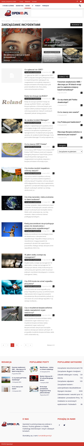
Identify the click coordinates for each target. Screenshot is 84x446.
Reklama (27, 1)
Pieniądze (45, 5)
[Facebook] (77, 1)
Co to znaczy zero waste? (68, 112)
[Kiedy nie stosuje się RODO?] (12, 102)
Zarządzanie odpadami (66, 381)
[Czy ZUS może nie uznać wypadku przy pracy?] (12, 287)
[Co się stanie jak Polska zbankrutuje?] (6, 380)
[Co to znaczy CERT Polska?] (12, 150)
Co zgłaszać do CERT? (33, 69)
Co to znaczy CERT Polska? (35, 144)
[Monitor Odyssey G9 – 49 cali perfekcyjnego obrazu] (34, 378)
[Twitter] (80, 1)
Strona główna (8, 5)
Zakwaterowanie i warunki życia (69, 394)
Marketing (20, 5)
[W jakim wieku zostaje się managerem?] (12, 261)
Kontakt (34, 1)
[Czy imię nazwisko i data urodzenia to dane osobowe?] (12, 203)
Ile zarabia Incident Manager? (36, 120)
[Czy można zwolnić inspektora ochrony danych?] (12, 174)
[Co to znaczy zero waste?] (6, 389)
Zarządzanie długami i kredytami (69, 371)
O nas (21, 1)
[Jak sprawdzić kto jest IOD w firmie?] (62, 38)
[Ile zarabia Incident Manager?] (12, 126)
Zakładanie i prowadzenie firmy (69, 398)
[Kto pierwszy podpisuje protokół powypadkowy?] (22, 45)
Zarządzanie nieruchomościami (69, 368)
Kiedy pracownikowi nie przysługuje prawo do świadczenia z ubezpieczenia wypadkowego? (39, 225)
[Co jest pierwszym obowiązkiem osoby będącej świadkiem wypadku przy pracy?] (52, 55)
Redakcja (7, 60)
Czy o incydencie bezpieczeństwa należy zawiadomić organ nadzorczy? (38, 310)
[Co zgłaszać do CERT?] (12, 75)
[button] (79, 5)
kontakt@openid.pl (45, 436)
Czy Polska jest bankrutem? (69, 122)
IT (32, 5)
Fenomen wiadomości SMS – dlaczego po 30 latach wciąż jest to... (19, 369)
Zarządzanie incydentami (11, 52)
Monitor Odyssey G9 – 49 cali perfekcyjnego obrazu (46, 378)
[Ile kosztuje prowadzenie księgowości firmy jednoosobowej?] (34, 389)
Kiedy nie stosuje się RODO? (36, 96)
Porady (37, 5)
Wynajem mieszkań (64, 391)
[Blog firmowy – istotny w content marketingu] (34, 369)
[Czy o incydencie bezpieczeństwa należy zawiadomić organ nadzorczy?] (12, 313)
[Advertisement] (56, 13)
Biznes (27, 5)
